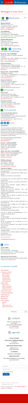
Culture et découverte (6, 305)
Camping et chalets (6, 278)
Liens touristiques (5, 300)
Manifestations (4, 298)
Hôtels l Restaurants (6, 273)
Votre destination (5, 270)
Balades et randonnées (7, 286)
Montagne (4, 302)
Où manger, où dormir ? (6, 272)
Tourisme (9, 382)
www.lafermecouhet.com (6, 98)
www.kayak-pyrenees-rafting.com (8, 166)
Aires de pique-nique (6, 281)
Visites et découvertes (6, 291)
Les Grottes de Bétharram (7, 293)
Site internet (3, 69)
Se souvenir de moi (8, 372)
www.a (2, 120)
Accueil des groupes (6, 279)
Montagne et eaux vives (12, 11)
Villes (3, 303)
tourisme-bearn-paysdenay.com (8, 259)
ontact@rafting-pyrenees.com (8, 239)
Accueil (3, 382)
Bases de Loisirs (5, 284)
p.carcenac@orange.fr (9, 61)
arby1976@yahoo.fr (9, 29)
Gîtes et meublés (5, 275)
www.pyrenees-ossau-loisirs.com (8, 37)
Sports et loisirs (4, 283)
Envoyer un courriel (14, 328)
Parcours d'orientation (6, 287)
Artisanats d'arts (4, 296)
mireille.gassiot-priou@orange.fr (11, 45)
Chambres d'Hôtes (6, 276)
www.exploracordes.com (6, 77)
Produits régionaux (5, 294)
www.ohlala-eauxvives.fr (6, 157)
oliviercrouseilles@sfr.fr (9, 107)
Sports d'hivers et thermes (7, 306)
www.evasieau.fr (4, 149)
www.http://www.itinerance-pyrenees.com (10, 87)
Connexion (6, 374)
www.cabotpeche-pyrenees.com (8, 253)
